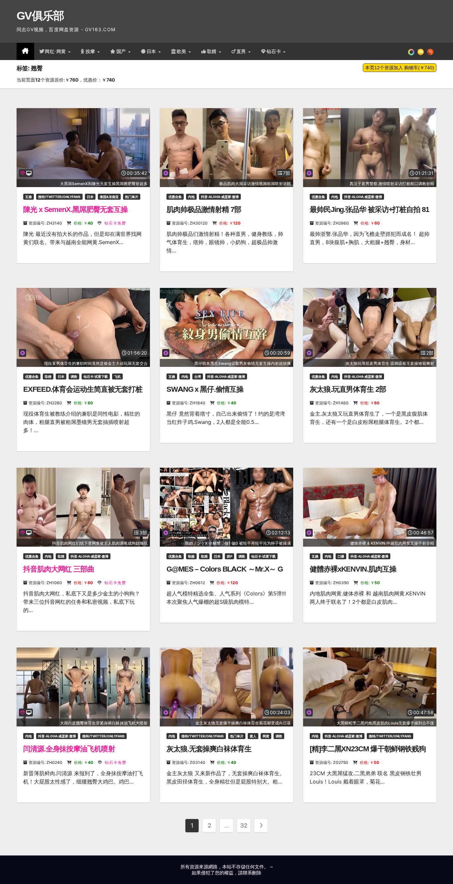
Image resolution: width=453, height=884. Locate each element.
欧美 (182, 51)
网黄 (266, 736)
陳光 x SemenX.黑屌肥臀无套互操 (75, 209)
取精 (212, 51)
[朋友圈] (411, 51)
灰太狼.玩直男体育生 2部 (348, 389)
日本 (152, 51)
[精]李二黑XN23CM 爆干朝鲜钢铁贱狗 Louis (368, 753)
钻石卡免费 (114, 223)
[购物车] (420, 51)
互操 (28, 197)
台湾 (197, 376)
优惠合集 (175, 197)
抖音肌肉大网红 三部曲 (58, 569)
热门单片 (131, 197)
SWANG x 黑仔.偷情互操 (204, 389)
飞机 (117, 376)
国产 (122, 51)
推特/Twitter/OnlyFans (59, 197)
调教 (74, 376)
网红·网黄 (56, 51)
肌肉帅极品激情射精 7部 (203, 209)
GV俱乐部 (40, 16)
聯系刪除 (252, 872)
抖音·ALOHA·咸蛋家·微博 (220, 197)
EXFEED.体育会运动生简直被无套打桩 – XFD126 (82, 393)
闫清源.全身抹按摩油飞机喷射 (69, 748)
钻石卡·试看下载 (96, 376)
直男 (242, 51)
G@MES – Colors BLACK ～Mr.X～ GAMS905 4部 (224, 573)
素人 (253, 736)
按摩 (91, 51)
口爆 (341, 556)
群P (229, 556)
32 (243, 825)
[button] (430, 51)
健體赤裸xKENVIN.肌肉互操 (353, 569)
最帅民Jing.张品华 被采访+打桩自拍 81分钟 (369, 214)
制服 (191, 556)
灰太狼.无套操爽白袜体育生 (208, 748)
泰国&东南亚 (109, 197)
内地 (191, 197)
